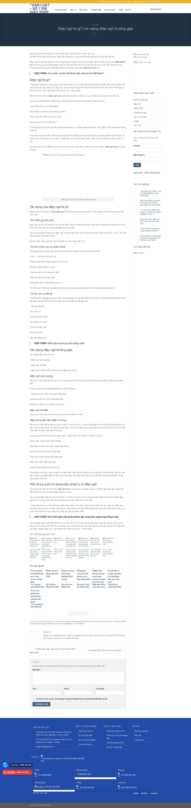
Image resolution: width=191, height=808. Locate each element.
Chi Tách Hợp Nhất (85, 735)
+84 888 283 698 (128, 775)
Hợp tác (127, 1)
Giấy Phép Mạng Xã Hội (115, 743)
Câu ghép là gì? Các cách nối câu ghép (105, 650)
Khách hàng (116, 1)
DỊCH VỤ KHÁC (109, 10)
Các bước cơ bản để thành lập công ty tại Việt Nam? (75, 73)
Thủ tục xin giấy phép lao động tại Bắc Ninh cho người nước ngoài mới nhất (71, 554)
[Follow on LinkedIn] (99, 793)
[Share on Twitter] (74, 613)
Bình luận (36, 670)
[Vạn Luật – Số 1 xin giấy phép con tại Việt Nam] (41, 8)
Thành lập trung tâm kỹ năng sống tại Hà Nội (150, 230)
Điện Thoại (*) (139, 155)
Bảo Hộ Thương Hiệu (114, 747)
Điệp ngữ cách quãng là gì (91, 621)
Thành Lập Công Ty (85, 731)
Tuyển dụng (136, 1)
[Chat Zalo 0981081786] (5, 765)
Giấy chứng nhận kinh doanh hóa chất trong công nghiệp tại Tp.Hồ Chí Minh (83, 554)
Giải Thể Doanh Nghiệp (86, 740)
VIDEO (120, 10)
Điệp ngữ (78, 621)
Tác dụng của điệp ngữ (64, 623)
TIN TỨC (128, 10)
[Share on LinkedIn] (86, 613)
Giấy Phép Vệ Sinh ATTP (116, 731)
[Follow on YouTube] (35, 1)
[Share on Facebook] (70, 613)
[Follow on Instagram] (94, 793)
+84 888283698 (44, 775)
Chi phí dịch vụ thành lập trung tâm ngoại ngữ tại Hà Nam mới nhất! (150, 238)
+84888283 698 (83, 774)
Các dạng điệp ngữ (67, 621)
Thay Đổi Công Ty (85, 744)
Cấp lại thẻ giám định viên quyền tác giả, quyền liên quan (96, 553)
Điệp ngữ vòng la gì (40, 623)
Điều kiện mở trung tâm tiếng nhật (65, 343)
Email (67, 689)
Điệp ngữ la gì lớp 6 (107, 621)
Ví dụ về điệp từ (78, 623)
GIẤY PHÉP (83, 10)
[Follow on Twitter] (97, 793)
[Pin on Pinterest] (82, 613)
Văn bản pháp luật (141, 731)
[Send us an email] (33, 1)
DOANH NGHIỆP (61, 10)
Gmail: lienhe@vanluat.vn (45, 747)
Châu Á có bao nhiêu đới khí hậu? (58, 552)
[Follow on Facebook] (31, 1)
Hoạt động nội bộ (104, 1)
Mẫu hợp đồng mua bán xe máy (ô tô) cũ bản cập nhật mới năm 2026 (150, 203)
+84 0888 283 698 (128, 787)
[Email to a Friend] (78, 613)
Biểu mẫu (138, 735)
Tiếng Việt (153, 1)
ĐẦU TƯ (73, 10)
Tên (34, 689)
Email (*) (137, 146)
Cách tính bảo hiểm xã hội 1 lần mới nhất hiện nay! (149, 221)
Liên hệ (145, 1)
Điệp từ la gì (51, 623)
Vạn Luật (47, 805)
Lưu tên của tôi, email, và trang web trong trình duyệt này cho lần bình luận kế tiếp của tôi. (72, 699)
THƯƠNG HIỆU (95, 10)
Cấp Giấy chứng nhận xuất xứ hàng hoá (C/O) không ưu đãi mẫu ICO (35, 554)
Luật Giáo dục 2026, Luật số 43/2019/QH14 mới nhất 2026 (150, 193)
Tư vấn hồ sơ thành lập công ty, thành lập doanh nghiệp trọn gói (150, 212)
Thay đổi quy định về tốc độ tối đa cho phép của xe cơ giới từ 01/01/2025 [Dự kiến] (47, 554)
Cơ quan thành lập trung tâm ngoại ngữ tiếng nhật (108, 553)
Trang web (100, 689)
